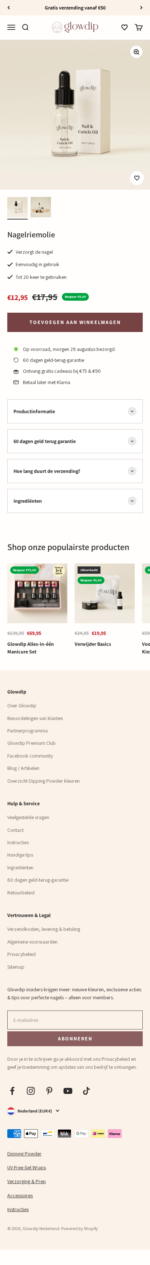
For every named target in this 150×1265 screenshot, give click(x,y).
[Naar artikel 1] (17, 208)
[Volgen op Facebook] (12, 1091)
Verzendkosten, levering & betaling (43, 929)
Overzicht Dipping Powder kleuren (43, 781)
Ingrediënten (20, 867)
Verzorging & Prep (26, 1181)
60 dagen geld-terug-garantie (37, 880)
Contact (15, 830)
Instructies (18, 842)
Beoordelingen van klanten (35, 718)
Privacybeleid (21, 954)
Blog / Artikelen (23, 768)
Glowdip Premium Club (31, 743)
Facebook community (30, 755)
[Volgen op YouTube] (68, 1091)
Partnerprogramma (27, 730)
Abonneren (75, 1038)
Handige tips (20, 854)
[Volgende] (141, 8)
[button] (124, 27)
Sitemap (15, 967)
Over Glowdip (21, 705)
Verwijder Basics (93, 644)
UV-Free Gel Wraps (26, 1167)
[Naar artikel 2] (41, 208)
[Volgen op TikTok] (86, 1091)
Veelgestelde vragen (28, 817)
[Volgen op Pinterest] (49, 1091)
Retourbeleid (21, 892)
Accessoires (20, 1195)
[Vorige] (8, 8)
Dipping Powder (24, 1153)
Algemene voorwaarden (32, 941)
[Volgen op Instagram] (31, 1091)
